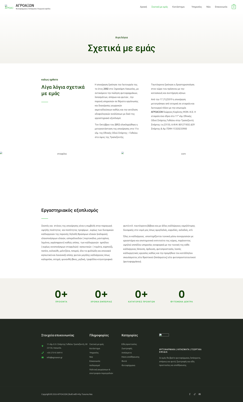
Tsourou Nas (87, 394)
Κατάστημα (178, 6)
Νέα (208, 6)
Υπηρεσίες (197, 6)
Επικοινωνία (221, 6)
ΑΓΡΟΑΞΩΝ (25, 6)
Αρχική (143, 6)
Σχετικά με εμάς (159, 6)
